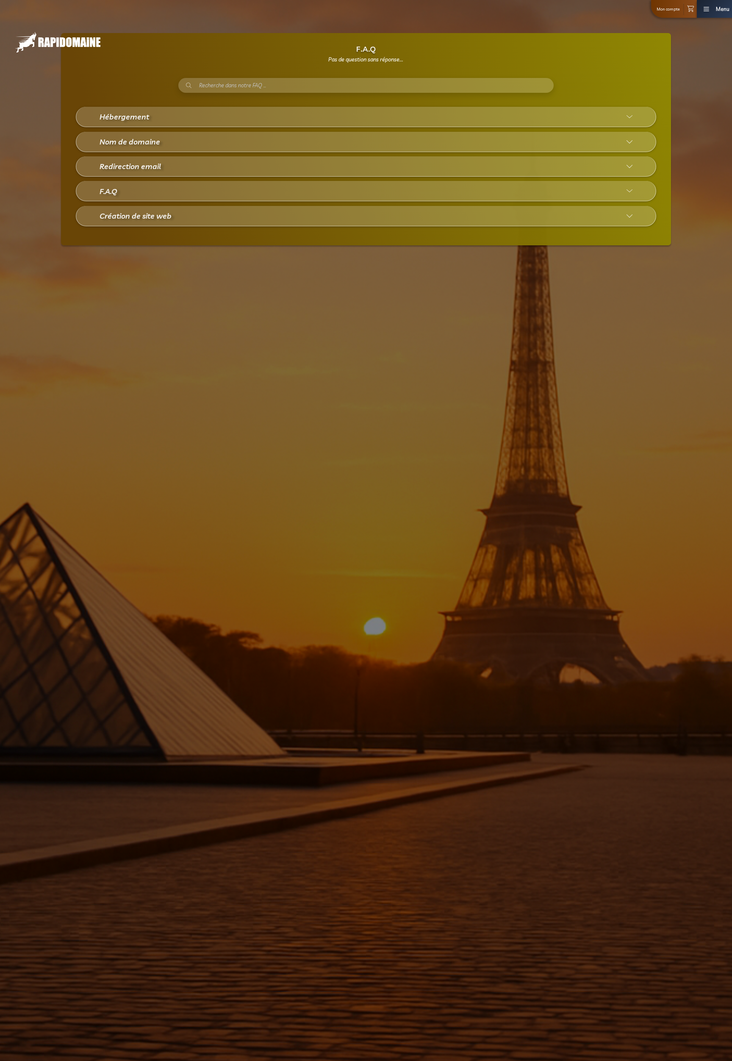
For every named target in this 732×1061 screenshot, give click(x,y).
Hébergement (124, 116)
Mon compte (668, 8)
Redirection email (130, 166)
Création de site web (136, 215)
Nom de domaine (130, 141)
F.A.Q (108, 191)
